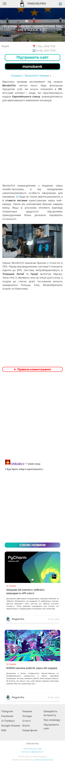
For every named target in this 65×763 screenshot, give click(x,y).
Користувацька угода (32, 749)
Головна (16, 75)
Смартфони (29, 730)
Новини (27, 711)
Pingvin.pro (36, 3)
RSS (3, 730)
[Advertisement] (32, 148)
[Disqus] (32, 416)
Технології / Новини (36, 75)
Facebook (7, 716)
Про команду (52, 719)
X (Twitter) (8, 720)
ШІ (17, 196)
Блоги (26, 725)
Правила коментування (34, 369)
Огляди (27, 716)
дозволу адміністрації (44, 760)
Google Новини (10, 725)
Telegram (7, 711)
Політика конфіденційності (32, 752)
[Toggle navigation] (4, 5)
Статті (26, 720)
